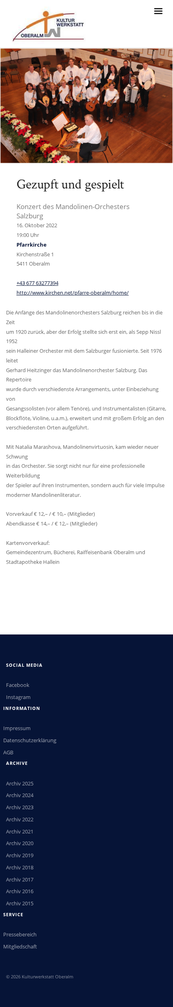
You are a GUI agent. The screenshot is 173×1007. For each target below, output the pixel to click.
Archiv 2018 (19, 867)
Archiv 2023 (19, 807)
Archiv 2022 (19, 819)
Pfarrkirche (31, 244)
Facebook (17, 685)
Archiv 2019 (19, 855)
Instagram (18, 697)
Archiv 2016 (19, 891)
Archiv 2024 (19, 795)
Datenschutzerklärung (29, 740)
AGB (8, 752)
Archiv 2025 (19, 783)
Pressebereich (20, 934)
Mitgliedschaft (20, 946)
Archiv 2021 (19, 831)
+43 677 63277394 (37, 283)
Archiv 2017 (19, 879)
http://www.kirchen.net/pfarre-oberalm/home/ (72, 292)
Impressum (17, 728)
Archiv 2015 (19, 903)
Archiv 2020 (19, 843)
